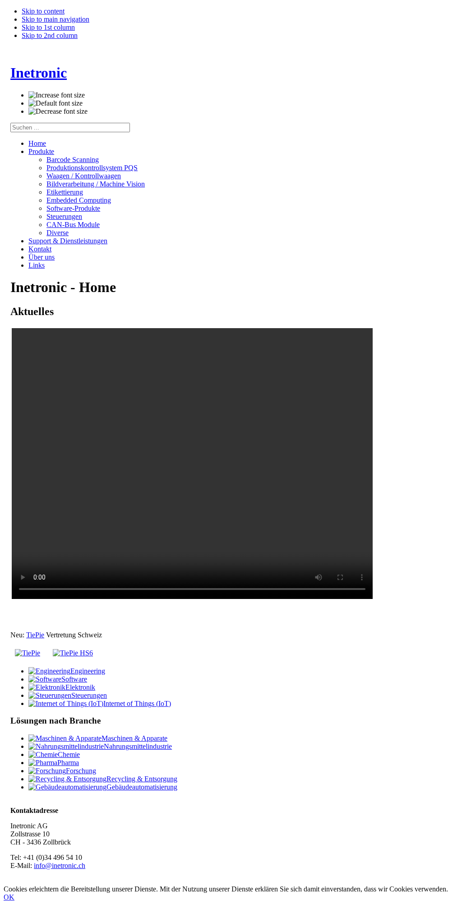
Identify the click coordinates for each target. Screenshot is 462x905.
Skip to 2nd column (50, 35)
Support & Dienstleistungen (67, 241)
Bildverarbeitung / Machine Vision (95, 184)
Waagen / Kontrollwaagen (83, 176)
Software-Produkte (73, 208)
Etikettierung (64, 192)
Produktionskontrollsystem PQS (92, 168)
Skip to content (43, 11)
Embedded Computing (78, 200)
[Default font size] (55, 103)
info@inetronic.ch (59, 865)
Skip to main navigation (55, 19)
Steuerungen (64, 216)
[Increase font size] (56, 95)
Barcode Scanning (72, 159)
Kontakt (39, 249)
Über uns (41, 257)
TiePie (35, 635)
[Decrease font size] (58, 111)
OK (9, 897)
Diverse (57, 233)
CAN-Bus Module (73, 224)
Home (37, 143)
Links (36, 265)
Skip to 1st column (48, 27)
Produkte (41, 151)
